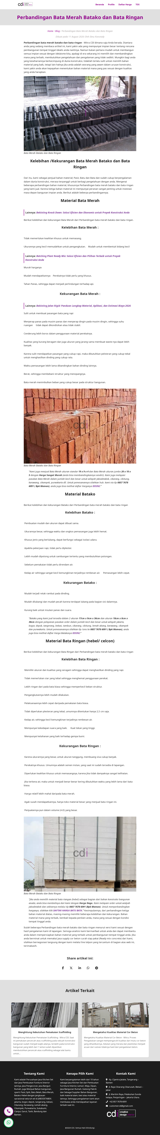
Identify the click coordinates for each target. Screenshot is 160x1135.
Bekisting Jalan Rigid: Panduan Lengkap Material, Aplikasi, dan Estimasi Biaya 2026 (83, 305)
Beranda (100, 4)
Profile (111, 4)
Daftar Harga (125, 4)
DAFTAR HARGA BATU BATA (67, 910)
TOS (138, 4)
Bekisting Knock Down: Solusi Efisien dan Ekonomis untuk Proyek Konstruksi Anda (83, 212)
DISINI (96, 486)
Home (50, 30)
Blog (57, 30)
